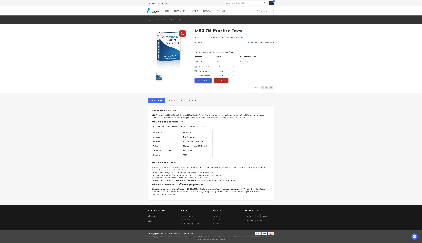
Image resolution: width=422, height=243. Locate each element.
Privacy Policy (217, 223)
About (150, 221)
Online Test (244, 62)
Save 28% (239, 37)
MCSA (170, 20)
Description (157, 100)
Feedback (221, 11)
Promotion (216, 216)
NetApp (256, 216)
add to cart (203, 81)
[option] (168, 50)
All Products (152, 216)
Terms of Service (187, 216)
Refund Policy (185, 220)
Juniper (248, 216)
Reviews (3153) (175, 100)
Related (192, 100)
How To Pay (217, 220)
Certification (179, 11)
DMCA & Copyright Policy (190, 223)
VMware (260, 221)
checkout (221, 81)
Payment (194, 11)
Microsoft (161, 20)
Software (207, 11)
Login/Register (264, 11)
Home (166, 11)
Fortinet (265, 216)
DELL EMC (250, 221)
